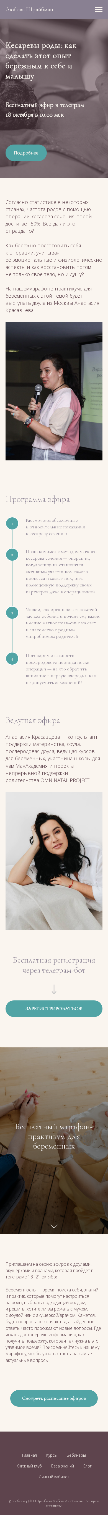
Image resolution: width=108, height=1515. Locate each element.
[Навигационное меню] (98, 9)
